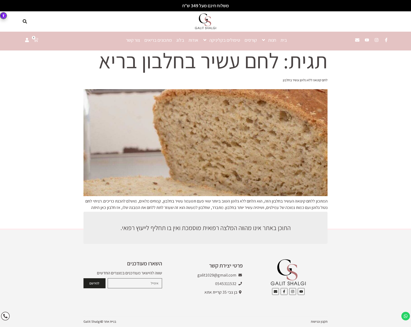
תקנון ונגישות (319, 321)
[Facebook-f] (386, 40)
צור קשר (133, 40)
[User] (27, 40)
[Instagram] (376, 40)
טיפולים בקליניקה (224, 40)
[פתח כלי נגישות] (3, 15)
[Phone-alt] (5, 316)
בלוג (180, 40)
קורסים (250, 40)
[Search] (25, 21)
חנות (272, 40)
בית (283, 40)
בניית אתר (110, 321)
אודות (193, 40)
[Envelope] (357, 40)
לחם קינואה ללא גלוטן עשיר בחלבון (305, 80)
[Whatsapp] (405, 316)
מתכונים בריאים (158, 40)
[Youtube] (367, 40)
